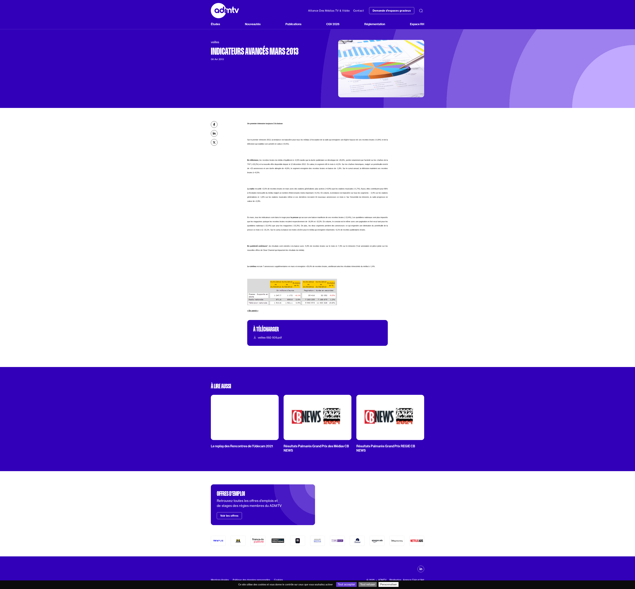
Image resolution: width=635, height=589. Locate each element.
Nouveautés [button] (253, 24)
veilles (215, 42)
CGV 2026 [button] (332, 24)
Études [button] (215, 24)
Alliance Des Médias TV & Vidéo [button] (329, 10)
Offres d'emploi (231, 494)
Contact (358, 10)
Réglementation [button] (374, 24)
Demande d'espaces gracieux (392, 10)
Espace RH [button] (417, 24)
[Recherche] (421, 10)
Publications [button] (293, 24)
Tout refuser (367, 584)
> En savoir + (252, 311)
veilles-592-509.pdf (270, 337)
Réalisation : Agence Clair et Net (406, 579)
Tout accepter (346, 584)
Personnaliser (388, 584)
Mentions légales (220, 579)
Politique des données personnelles (251, 579)
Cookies (278, 579)
